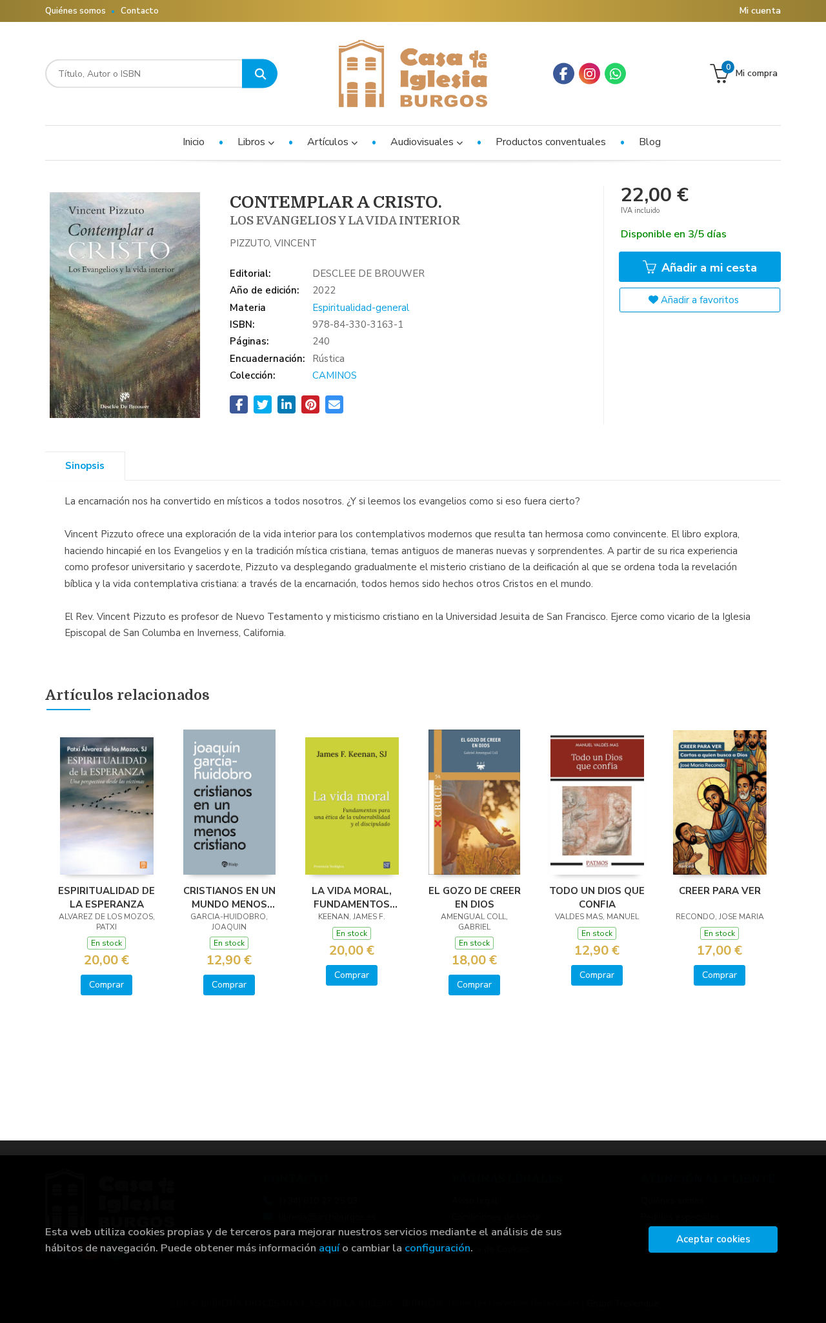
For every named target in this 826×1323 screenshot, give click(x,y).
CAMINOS (334, 375)
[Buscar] (259, 73)
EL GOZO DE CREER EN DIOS (474, 897)
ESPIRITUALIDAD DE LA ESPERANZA (106, 897)
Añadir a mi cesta (707, 267)
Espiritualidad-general (360, 307)
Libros (252, 142)
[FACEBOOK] (563, 74)
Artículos (329, 142)
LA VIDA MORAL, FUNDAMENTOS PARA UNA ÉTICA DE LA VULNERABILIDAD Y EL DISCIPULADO (352, 897)
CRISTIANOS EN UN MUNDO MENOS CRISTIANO (229, 897)
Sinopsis (85, 465)
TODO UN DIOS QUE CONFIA (597, 897)
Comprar (106, 985)
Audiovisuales (423, 142)
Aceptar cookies (713, 1239)
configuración (437, 1247)
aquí (329, 1247)
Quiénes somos (75, 11)
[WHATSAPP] (615, 74)
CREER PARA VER (720, 890)
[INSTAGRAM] (589, 74)
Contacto (140, 11)
